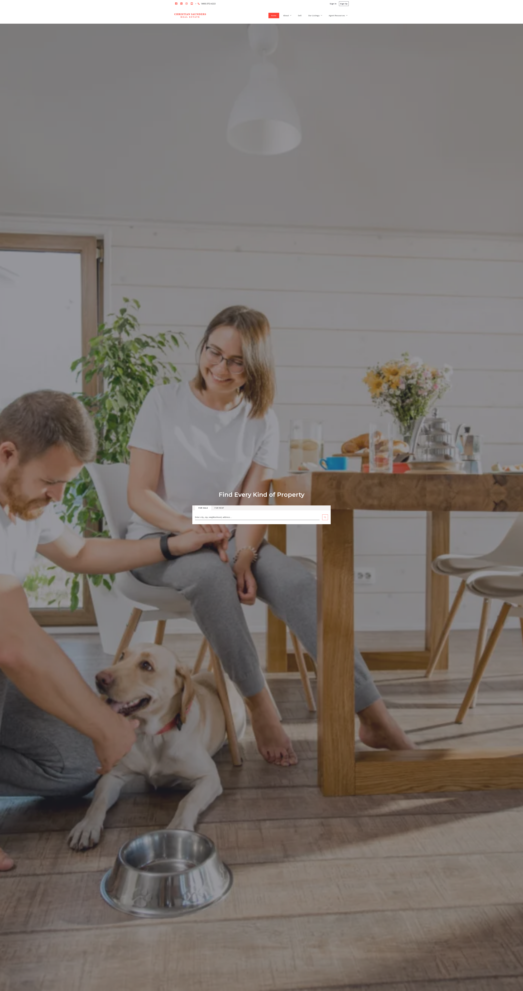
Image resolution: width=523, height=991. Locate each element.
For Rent (219, 508)
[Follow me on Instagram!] (186, 3)
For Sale (203, 508)
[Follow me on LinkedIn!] (181, 3)
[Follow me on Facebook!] (176, 3)
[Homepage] (190, 15)
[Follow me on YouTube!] (192, 3)
